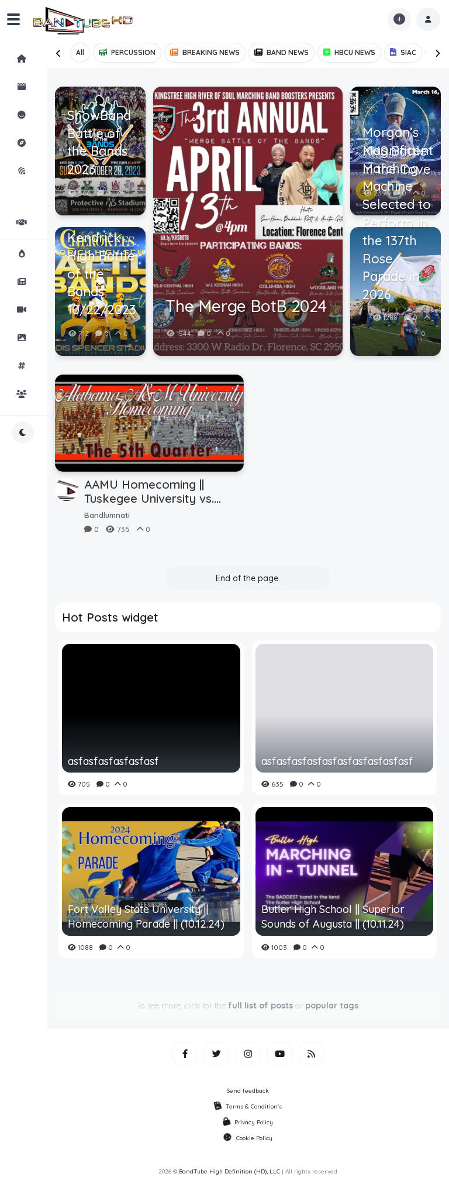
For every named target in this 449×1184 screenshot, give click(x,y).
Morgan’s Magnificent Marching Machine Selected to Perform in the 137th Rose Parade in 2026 (396, 213)
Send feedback (248, 1090)
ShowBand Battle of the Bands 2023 (99, 142)
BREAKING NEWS (211, 52)
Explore (53, 143)
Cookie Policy (254, 1138)
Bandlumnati (107, 515)
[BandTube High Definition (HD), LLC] (83, 19)
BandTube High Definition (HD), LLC (229, 1171)
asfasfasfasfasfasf (113, 761)
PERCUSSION (133, 52)
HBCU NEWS (354, 52)
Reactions (53, 114)
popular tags (331, 1005)
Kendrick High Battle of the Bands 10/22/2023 (101, 273)
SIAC (408, 52)
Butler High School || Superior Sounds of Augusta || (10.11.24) (333, 916)
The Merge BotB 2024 (246, 306)
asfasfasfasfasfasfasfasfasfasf (337, 761)
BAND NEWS (288, 52)
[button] (428, 19)
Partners (53, 222)
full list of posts (260, 1005)
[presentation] (58, 53)
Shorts (53, 86)
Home (53, 58)
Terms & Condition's (254, 1106)
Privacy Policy (253, 1122)
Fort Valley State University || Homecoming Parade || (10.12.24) (146, 916)
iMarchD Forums (53, 183)
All (80, 52)
